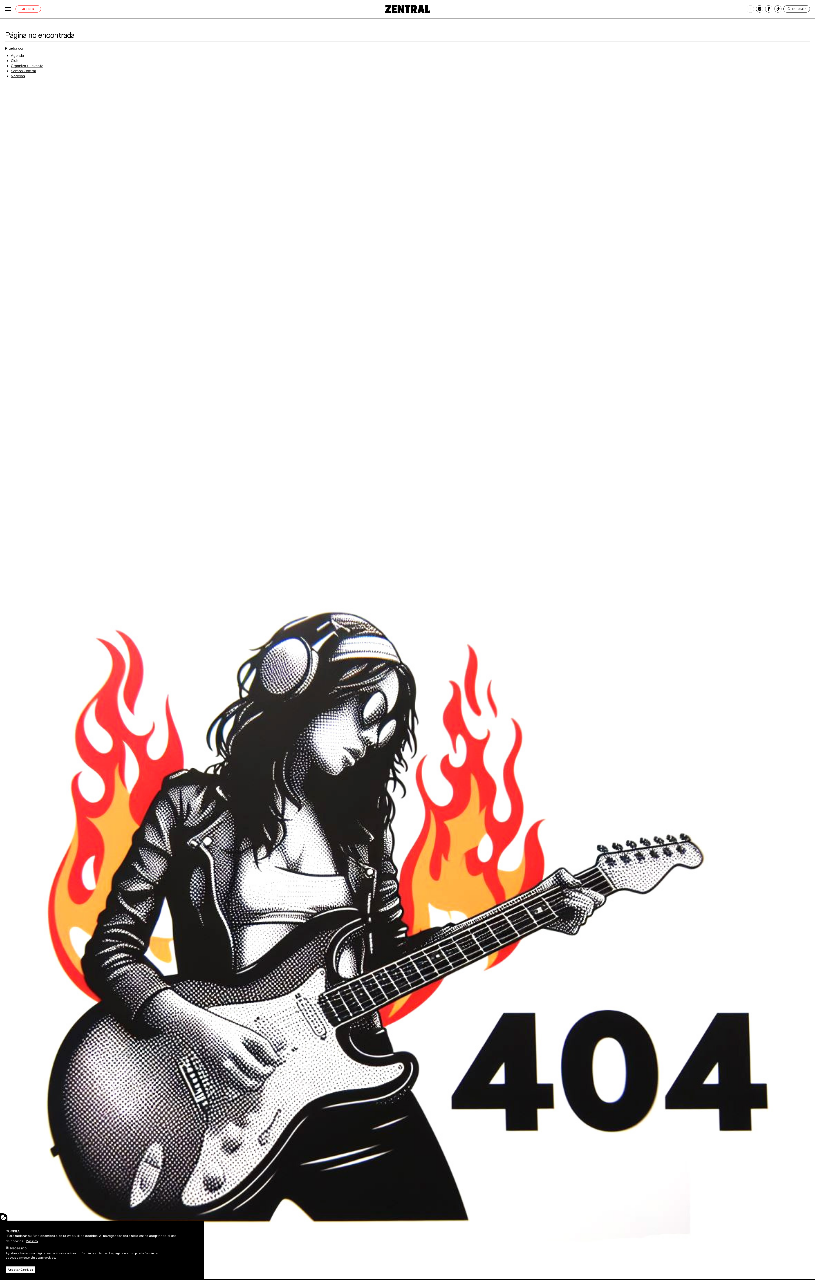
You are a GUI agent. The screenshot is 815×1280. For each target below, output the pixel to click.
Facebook (768, 9)
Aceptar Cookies (20, 1269)
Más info (32, 1241)
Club (14, 60)
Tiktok (777, 9)
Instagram (759, 9)
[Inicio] (407, 9)
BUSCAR (799, 9)
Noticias (18, 76)
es (750, 9)
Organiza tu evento (27, 65)
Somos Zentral (23, 71)
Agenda (28, 9)
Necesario (18, 1248)
